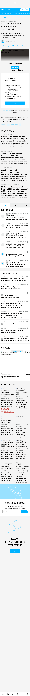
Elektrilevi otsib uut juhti (12, 324)
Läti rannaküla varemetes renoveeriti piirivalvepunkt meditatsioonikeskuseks (22, 478)
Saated (3, 448)
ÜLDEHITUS (4, 21)
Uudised (3, 134)
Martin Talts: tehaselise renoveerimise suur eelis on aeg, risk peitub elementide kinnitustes (14, 138)
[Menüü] (2, 694)
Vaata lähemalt (6, 110)
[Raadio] (12, 694)
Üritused (27, 13)
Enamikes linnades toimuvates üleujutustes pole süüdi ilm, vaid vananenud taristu (16, 217)
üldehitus (3, 124)
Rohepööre (14, 124)
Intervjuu (4, 424)
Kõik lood (9, 13)
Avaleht (3, 13)
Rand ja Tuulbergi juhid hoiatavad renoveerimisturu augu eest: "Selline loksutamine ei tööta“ (7, 456)
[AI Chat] (22, 694)
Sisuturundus (8, 184)
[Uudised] (7, 694)
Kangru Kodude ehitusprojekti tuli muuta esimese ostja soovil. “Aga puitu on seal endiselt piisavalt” (12, 305)
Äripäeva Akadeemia (6, 374)
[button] (11, 511)
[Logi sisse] (27, 694)
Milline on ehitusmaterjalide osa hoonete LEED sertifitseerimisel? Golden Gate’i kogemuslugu (15, 189)
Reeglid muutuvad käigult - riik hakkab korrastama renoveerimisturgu (14, 172)
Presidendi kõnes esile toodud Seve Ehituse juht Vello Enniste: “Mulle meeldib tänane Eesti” (16, 245)
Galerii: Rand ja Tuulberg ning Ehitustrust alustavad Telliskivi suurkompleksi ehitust (16, 235)
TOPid (15, 13)
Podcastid (21, 13)
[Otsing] (17, 694)
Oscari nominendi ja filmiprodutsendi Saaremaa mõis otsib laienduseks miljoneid (16, 264)
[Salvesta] (28, 213)
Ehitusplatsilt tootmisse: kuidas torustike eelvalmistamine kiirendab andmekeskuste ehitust (12, 315)
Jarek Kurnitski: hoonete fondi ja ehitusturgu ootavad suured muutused (12, 155)
